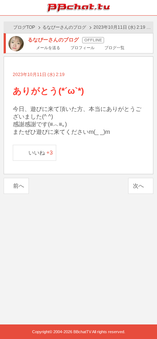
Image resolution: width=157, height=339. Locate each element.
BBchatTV (78, 7)
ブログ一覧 (114, 47)
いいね (40, 152)
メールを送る (48, 47)
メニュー (149, 7)
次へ (138, 186)
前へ (18, 186)
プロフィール (82, 47)
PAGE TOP (144, 319)
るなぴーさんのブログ (64, 27)
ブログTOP (24, 27)
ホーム (7, 7)
